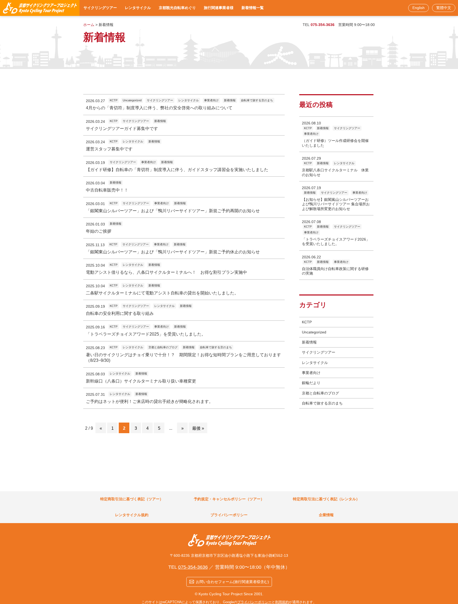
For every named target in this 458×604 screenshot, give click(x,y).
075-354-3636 (322, 25)
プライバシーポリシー (254, 602)
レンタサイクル (315, 362)
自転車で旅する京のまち (322, 403)
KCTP (307, 322)
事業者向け (311, 373)
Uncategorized (314, 332)
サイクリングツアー (318, 352)
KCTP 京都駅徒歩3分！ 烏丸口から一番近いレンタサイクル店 (40, 8)
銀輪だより (311, 383)
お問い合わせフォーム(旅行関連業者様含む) (232, 582)
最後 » (198, 428)
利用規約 (282, 602)
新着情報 (309, 342)
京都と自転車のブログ (320, 393)
